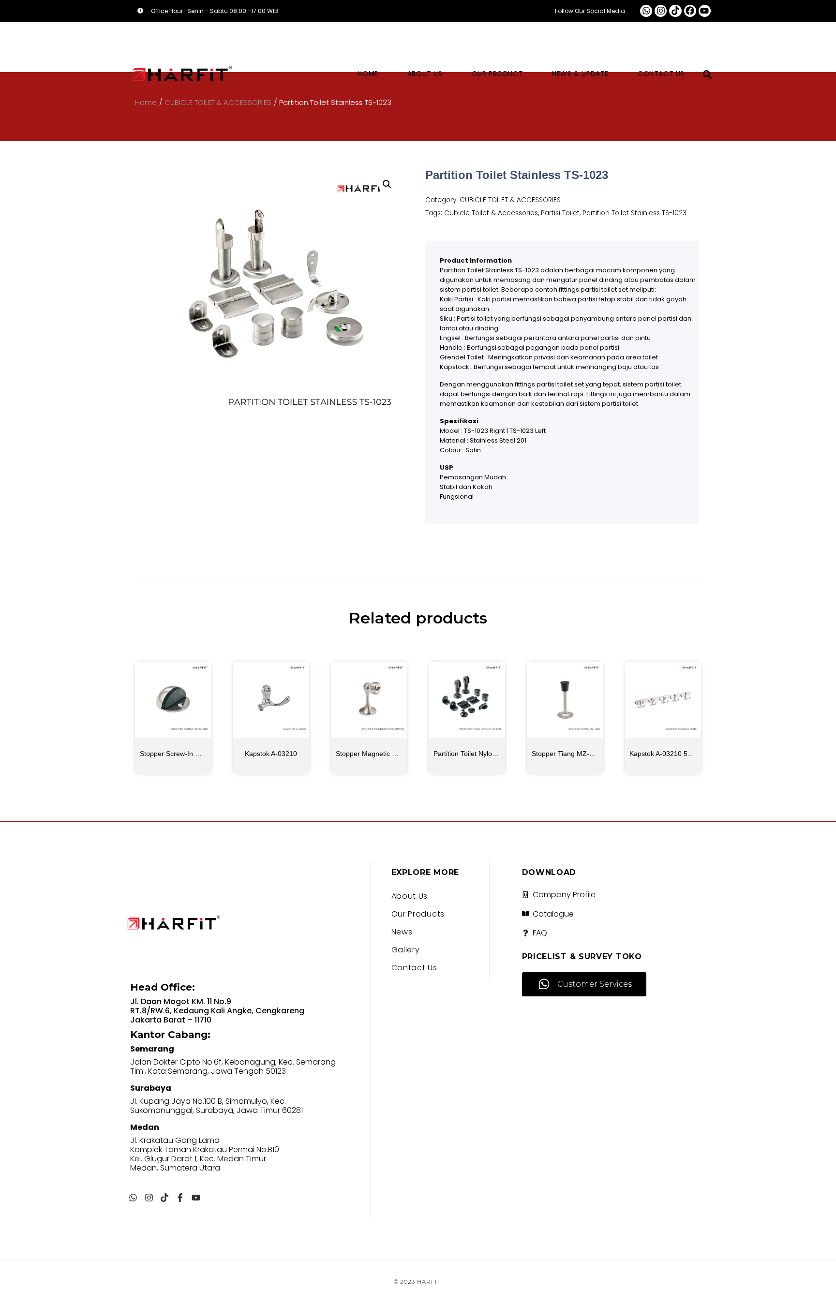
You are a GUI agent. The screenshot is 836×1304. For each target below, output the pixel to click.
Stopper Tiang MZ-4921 (568, 753)
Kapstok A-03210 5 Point (667, 753)
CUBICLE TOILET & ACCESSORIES (510, 200)
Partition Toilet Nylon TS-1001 (478, 753)
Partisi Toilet (560, 213)
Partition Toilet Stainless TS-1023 (634, 213)
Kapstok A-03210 (271, 753)
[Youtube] (705, 11)
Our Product (497, 73)
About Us (425, 73)
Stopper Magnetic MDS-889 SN (384, 753)
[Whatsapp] (646, 11)
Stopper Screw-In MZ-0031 (181, 753)
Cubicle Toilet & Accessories (491, 213)
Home (368, 73)
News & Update (580, 73)
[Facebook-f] (180, 1197)
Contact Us (661, 73)
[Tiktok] (675, 11)
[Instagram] (661, 11)
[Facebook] (690, 11)
